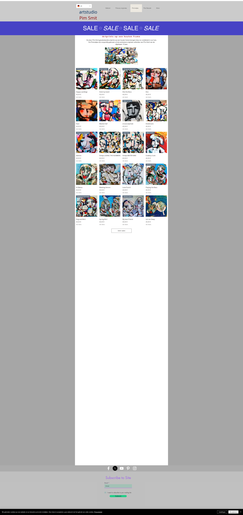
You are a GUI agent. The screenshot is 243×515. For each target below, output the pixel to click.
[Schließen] (241, 511)
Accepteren (233, 512)
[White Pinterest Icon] (128, 468)
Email (106, 483)
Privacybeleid (98, 512)
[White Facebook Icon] (108, 468)
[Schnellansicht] (156, 78)
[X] (115, 468)
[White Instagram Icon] (134, 468)
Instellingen (222, 512)
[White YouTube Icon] (121, 468)
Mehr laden (121, 231)
